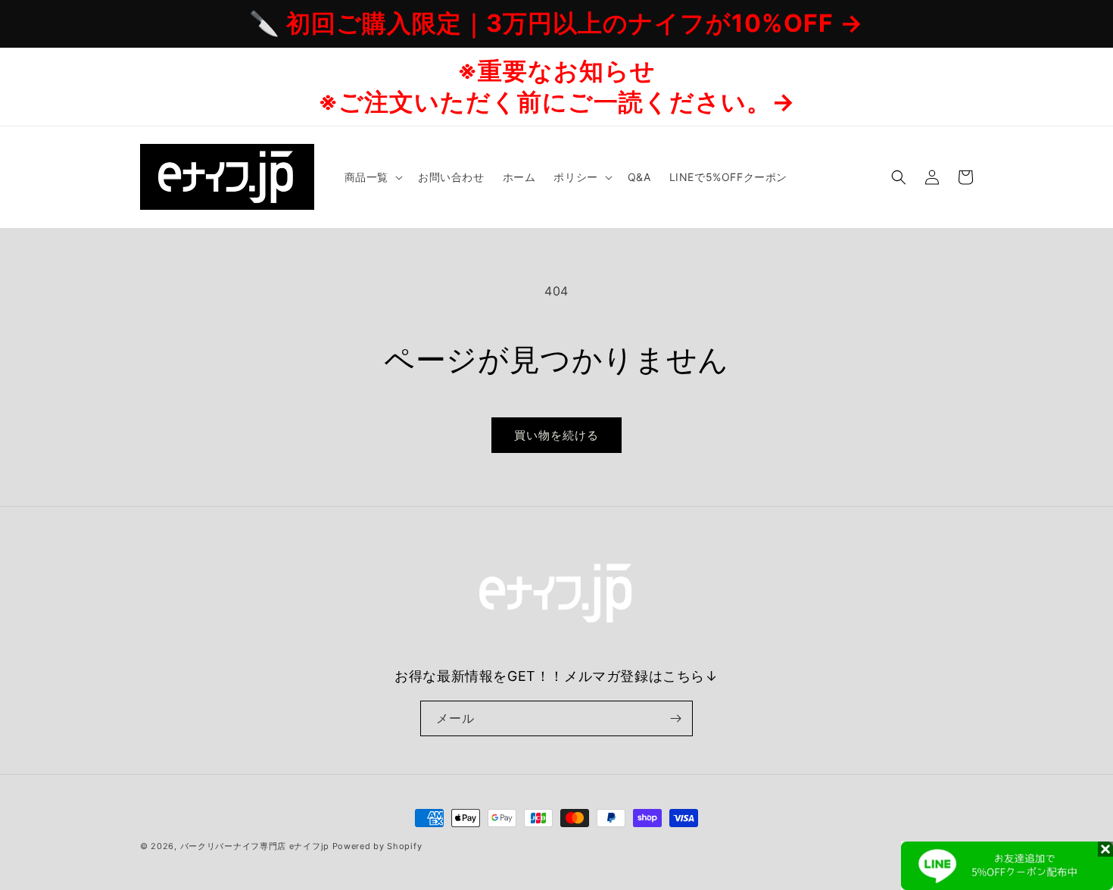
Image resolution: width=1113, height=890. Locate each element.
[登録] (675, 718)
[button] (372, 176)
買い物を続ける (556, 435)
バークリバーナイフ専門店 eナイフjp (254, 846)
